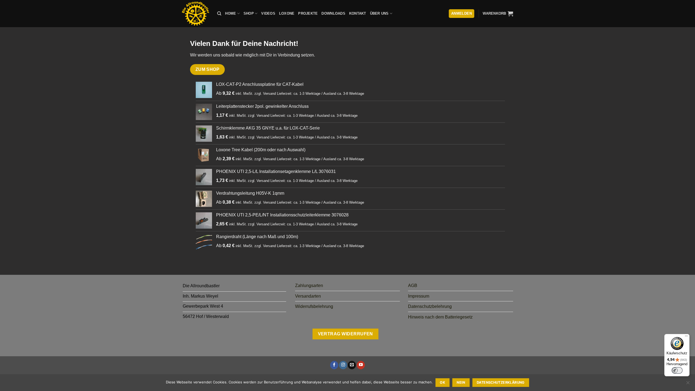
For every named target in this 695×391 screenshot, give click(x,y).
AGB (412, 285)
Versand (269, 94)
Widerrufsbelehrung (314, 306)
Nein (461, 382)
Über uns (379, 13)
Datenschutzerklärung (501, 382)
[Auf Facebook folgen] (334, 365)
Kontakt (357, 13)
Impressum (418, 296)
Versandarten (308, 296)
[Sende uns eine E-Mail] (352, 365)
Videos (268, 13)
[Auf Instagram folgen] (343, 365)
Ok (442, 382)
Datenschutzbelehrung (430, 306)
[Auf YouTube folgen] (361, 365)
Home (230, 13)
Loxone (287, 13)
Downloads (333, 13)
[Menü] (686, 337)
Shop (249, 13)
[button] (498, 14)
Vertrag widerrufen (345, 334)
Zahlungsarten (309, 285)
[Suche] (219, 13)
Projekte (308, 13)
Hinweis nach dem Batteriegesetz (440, 317)
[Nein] (687, 384)
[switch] (677, 370)
